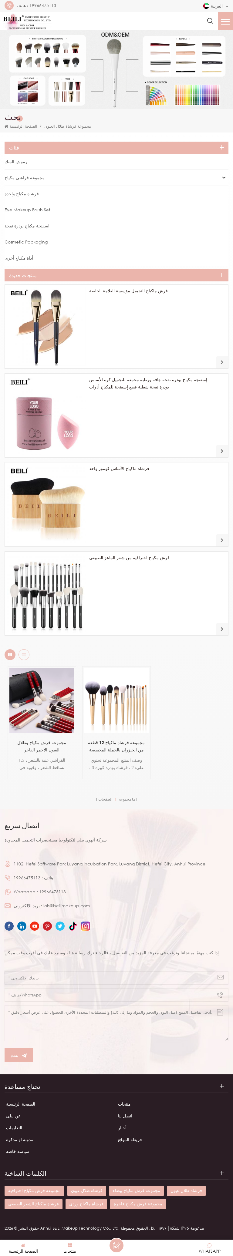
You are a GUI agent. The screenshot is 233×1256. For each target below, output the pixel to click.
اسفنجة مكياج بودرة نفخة (27, 225)
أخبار (122, 1127)
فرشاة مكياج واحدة (22, 193)
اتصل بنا (125, 1115)
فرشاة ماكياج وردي (86, 1203)
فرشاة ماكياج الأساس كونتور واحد (119, 468)
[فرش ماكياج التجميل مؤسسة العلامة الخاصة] (46, 326)
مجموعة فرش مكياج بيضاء (136, 1190)
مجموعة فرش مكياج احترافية (34, 1190)
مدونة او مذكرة (19, 1139)
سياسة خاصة (17, 1151)
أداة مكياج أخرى (19, 257)
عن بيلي (13, 1115)
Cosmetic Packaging (26, 241)
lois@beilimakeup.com (66, 905)
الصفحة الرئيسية (23, 126)
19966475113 (42, 5)
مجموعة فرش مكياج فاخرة (138, 1203)
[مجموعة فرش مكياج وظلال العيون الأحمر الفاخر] (41, 700)
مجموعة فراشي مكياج (25, 177)
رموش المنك (16, 161)
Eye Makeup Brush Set (27, 209)
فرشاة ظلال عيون (87, 1190)
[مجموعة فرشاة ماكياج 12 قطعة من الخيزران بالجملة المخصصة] (116, 700)
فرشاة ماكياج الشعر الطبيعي (33, 1203)
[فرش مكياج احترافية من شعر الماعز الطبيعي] (46, 593)
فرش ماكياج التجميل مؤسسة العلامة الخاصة (128, 290)
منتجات (124, 1104)
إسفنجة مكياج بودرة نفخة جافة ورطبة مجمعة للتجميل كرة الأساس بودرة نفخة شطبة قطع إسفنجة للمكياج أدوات (148, 383)
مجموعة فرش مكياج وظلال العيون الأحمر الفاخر (41, 746)
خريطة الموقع (130, 1139)
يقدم (15, 1055)
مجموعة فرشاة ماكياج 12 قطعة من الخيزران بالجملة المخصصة (116, 746)
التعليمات (14, 1127)
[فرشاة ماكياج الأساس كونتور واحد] (46, 504)
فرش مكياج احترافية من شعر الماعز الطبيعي (129, 557)
